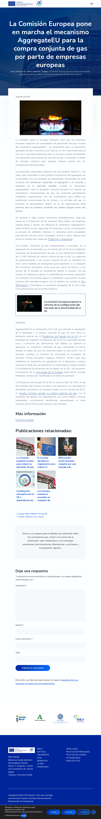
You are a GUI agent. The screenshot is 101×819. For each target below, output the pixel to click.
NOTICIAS (41, 752)
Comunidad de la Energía (49, 372)
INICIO (39, 749)
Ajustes (83, 812)
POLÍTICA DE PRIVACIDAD (78, 752)
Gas (35, 517)
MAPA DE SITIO (73, 761)
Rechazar (68, 812)
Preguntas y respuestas (60, 239)
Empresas (29, 517)
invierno (41, 517)
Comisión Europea (25, 419)
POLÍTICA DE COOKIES (76, 755)
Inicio (13, 71)
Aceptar (53, 812)
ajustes (23, 815)
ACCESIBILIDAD (73, 758)
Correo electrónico (24, 639)
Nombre (20, 625)
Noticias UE (21, 71)
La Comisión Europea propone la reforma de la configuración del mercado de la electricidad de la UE (62, 306)
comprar (21, 517)
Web (18, 652)
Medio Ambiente (33, 71)
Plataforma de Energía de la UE (59, 336)
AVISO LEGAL (72, 749)
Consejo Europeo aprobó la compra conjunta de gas (48, 393)
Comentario (21, 585)
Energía (45, 71)
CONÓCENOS (43, 767)
